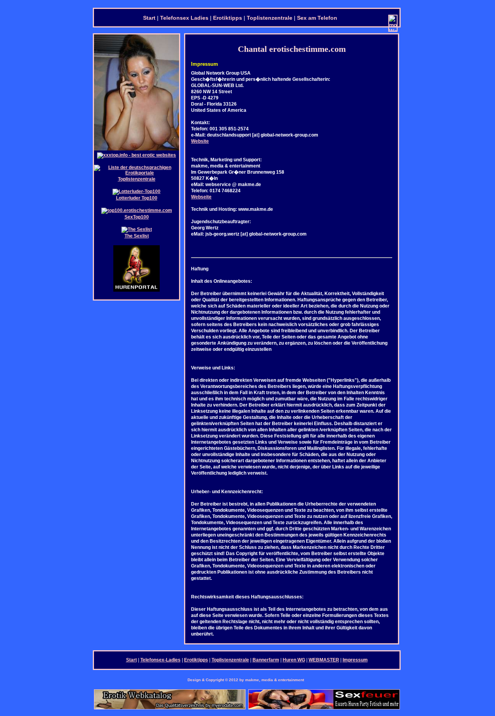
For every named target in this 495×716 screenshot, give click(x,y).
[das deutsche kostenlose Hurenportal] (136, 290)
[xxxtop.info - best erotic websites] (136, 155)
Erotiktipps (227, 18)
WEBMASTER (324, 660)
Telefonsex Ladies (184, 18)
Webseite (201, 197)
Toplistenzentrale (269, 18)
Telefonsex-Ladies (160, 660)
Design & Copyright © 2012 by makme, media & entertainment (246, 680)
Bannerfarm (266, 660)
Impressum (355, 660)
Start (149, 18)
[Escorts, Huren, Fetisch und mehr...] (324, 708)
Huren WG (294, 660)
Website (200, 141)
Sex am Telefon (317, 18)
